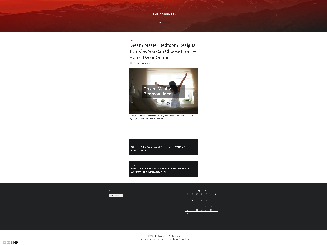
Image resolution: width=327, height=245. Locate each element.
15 (211, 204)
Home (131, 40)
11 (192, 204)
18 (192, 207)
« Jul (186, 219)
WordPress (151, 239)
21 (206, 207)
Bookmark (166, 239)
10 (188, 204)
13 (202, 204)
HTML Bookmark (163, 14)
